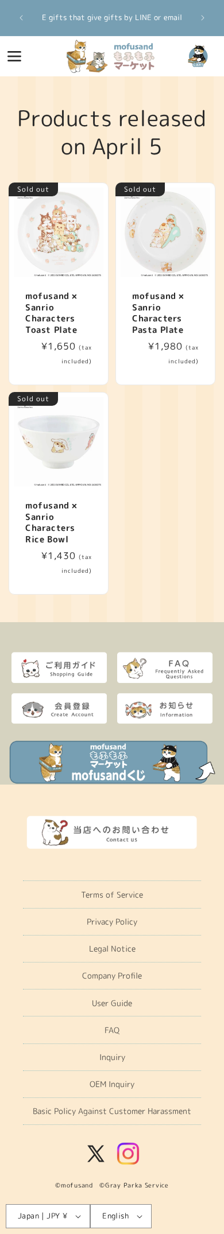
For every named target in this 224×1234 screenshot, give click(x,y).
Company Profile (112, 975)
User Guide (112, 1003)
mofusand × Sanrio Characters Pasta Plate (158, 312)
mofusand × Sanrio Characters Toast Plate (51, 312)
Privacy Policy (112, 921)
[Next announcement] (202, 17)
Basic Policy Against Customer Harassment (112, 1110)
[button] (14, 56)
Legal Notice (112, 948)
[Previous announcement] (21, 17)
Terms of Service (112, 894)
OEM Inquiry (112, 1083)
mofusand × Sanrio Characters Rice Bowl (51, 522)
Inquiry (112, 1056)
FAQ (112, 1030)
